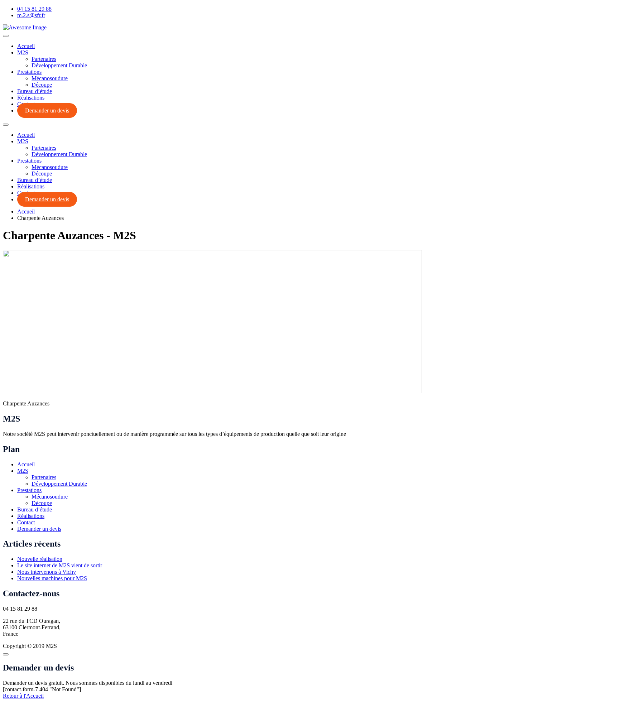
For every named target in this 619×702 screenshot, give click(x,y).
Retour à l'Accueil (23, 696)
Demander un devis (47, 110)
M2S (22, 52)
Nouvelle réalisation (39, 559)
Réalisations (30, 98)
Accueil (26, 46)
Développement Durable (59, 65)
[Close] (6, 654)
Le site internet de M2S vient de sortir (59, 565)
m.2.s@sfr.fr (31, 15)
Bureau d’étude (34, 91)
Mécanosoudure (50, 78)
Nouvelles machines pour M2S (52, 578)
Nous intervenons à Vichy (46, 572)
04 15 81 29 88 (34, 9)
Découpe (42, 85)
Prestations (29, 72)
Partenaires (44, 59)
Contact (26, 522)
